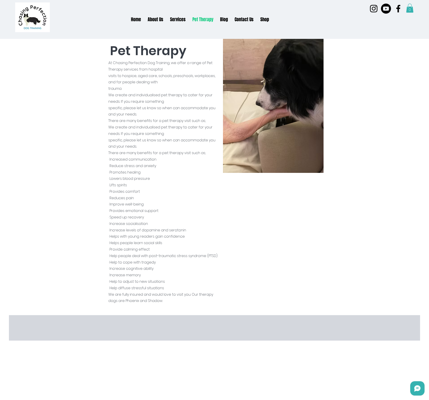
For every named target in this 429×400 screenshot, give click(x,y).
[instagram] (374, 9)
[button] (410, 8)
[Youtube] (386, 9)
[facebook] (398, 9)
